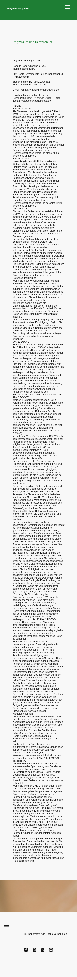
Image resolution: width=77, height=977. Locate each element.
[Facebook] (26, 950)
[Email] (51, 950)
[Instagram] (34, 950)
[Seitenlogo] (20, 11)
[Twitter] (42, 950)
